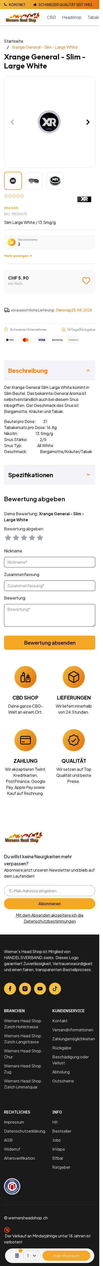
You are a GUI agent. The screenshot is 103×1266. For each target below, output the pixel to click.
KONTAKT (17, 4)
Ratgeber (61, 1167)
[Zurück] (12, 122)
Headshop (72, 17)
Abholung (61, 1071)
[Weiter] (88, 122)
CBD (51, 17)
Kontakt (60, 1020)
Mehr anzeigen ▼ (18, 256)
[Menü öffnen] (17, 1256)
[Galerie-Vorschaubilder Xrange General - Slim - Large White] (34, 181)
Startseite (13, 41)
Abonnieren (49, 903)
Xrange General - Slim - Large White (45, 47)
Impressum (14, 1122)
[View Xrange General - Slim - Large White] (13, 181)
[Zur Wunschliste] (86, 281)
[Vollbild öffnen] (49, 121)
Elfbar (57, 1158)
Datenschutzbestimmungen (50, 921)
